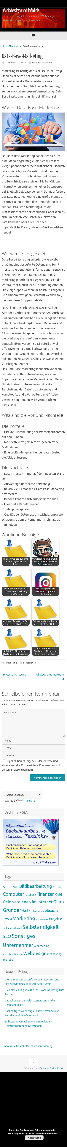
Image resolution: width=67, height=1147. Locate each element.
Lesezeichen (29, 662)
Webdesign (35, 953)
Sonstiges (23, 936)
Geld (58, 895)
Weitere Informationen (46, 1133)
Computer (13, 894)
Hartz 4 (27, 910)
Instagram (37, 911)
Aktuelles (13, 46)
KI (11, 919)
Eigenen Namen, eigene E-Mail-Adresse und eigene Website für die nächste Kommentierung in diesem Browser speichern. (31, 765)
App (16, 887)
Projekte (55, 919)
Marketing (47, 62)
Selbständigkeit (41, 927)
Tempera (44, 1068)
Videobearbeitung (13, 954)
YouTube (8, 959)
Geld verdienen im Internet (28, 902)
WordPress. (57, 1068)
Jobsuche (51, 910)
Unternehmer (18, 945)
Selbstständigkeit (12, 928)
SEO (7, 936)
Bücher (57, 887)
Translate (29, 800)
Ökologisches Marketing (50, 674)
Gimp (58, 902)
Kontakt (21, 1046)
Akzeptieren (34, 1137)
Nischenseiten (42, 919)
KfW (6, 919)
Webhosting (54, 954)
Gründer (12, 910)
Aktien (7, 887)
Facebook (30, 894)
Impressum (9, 1046)
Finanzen (45, 894)
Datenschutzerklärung (39, 1046)
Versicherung (41, 946)
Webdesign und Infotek (21, 11)
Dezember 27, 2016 (16, 62)
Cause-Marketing (16, 674)
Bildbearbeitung (35, 886)
